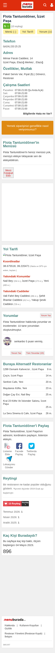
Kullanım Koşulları (29, 625)
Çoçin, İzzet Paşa (13, 375)
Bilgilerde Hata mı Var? (37, 113)
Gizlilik (8, 628)
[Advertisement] (27, 212)
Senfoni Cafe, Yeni (13, 382)
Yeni (46, 280)
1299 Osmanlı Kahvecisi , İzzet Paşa (23, 369)
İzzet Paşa (9, 62)
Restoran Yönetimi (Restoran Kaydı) (23, 633)
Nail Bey (8, 280)
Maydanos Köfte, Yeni (15, 388)
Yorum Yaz (46, 315)
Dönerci (40, 74)
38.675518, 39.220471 (16, 266)
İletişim (8, 636)
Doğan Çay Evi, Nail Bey (16, 394)
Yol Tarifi (27, 31)
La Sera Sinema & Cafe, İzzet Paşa (22, 413)
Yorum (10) (46, 31)
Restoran (8, 78)
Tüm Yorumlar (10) (35, 353)
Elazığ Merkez (25, 62)
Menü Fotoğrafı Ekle (8, 173)
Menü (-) (10, 31)
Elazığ (39, 62)
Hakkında (10, 625)
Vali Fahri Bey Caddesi (16, 295)
